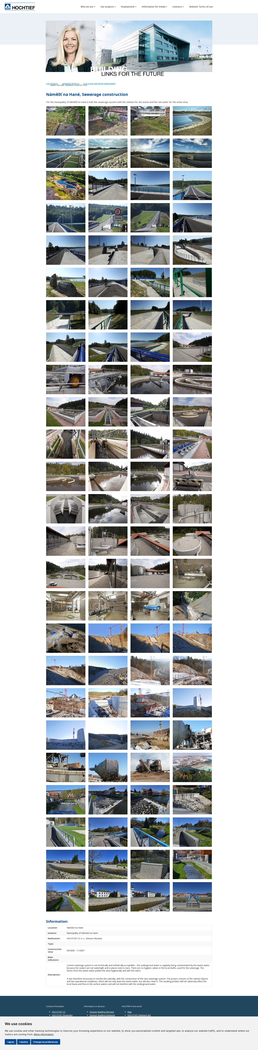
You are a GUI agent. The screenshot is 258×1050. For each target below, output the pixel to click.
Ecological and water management (99, 83)
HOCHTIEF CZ (58, 1011)
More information (43, 1034)
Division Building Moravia (102, 1011)
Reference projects (70, 83)
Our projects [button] (107, 6)
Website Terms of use (201, 6)
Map (129, 1011)
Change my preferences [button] (45, 1042)
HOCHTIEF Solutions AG (139, 1015)
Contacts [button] (177, 6)
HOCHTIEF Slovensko (62, 1015)
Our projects (52, 83)
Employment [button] (128, 6)
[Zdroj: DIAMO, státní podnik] (192, 767)
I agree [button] (10, 1042)
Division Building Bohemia (102, 1015)
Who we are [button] (87, 6)
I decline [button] (23, 1042)
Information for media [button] (153, 6)
